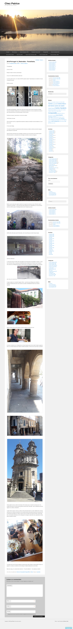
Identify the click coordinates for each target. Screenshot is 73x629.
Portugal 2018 (51, 272)
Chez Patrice (12, 3)
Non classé (51, 166)
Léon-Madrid (54, 115)
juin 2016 (50, 148)
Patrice (18, 63)
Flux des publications (52, 192)
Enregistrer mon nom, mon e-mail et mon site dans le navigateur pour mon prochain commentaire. (22, 614)
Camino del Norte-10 (52, 68)
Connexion (50, 191)
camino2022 (55, 103)
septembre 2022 (51, 135)
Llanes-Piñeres (50, 115)
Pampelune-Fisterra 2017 (53, 167)
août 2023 (50, 134)
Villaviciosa (49, 121)
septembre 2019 (51, 245)
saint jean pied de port (56, 118)
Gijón (61, 113)
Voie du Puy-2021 (20, 54)
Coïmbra (58, 113)
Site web (8, 611)
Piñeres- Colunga (50, 118)
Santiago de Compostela (55, 119)
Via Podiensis (64, 119)
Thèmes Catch (66, 621)
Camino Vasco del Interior (53, 162)
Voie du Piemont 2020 (10, 54)
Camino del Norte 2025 (56, 77)
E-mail (8, 606)
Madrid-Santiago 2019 (52, 165)
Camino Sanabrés (60, 108)
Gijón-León (63, 113)
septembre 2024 (51, 235)
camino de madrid (59, 106)
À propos (54, 224)
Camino (50, 103)
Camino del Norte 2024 (52, 263)
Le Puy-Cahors (51, 164)
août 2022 (50, 136)
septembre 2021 (51, 137)
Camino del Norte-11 (52, 67)
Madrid (57, 115)
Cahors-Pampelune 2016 (53, 158)
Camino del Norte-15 (52, 63)
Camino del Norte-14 (52, 64)
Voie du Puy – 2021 (52, 172)
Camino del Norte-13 (52, 65)
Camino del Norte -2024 (55, 54)
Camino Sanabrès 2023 (43, 54)
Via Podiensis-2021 (52, 170)
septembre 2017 (51, 147)
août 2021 (50, 138)
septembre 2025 (51, 130)
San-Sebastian (62, 118)
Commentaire (9, 585)
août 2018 (50, 145)
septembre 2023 (51, 236)
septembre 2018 (51, 144)
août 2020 (50, 244)
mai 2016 (50, 253)
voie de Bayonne (55, 121)
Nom (8, 600)
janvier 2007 (51, 254)
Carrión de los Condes (52, 109)
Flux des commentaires (52, 193)
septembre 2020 (51, 139)
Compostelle (52, 113)
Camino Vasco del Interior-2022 (31, 54)
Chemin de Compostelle (52, 163)
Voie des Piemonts (61, 121)
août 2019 (50, 143)
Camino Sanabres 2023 (52, 161)
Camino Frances (51, 108)
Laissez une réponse (24, 63)
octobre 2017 (51, 146)
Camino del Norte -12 (52, 66)
